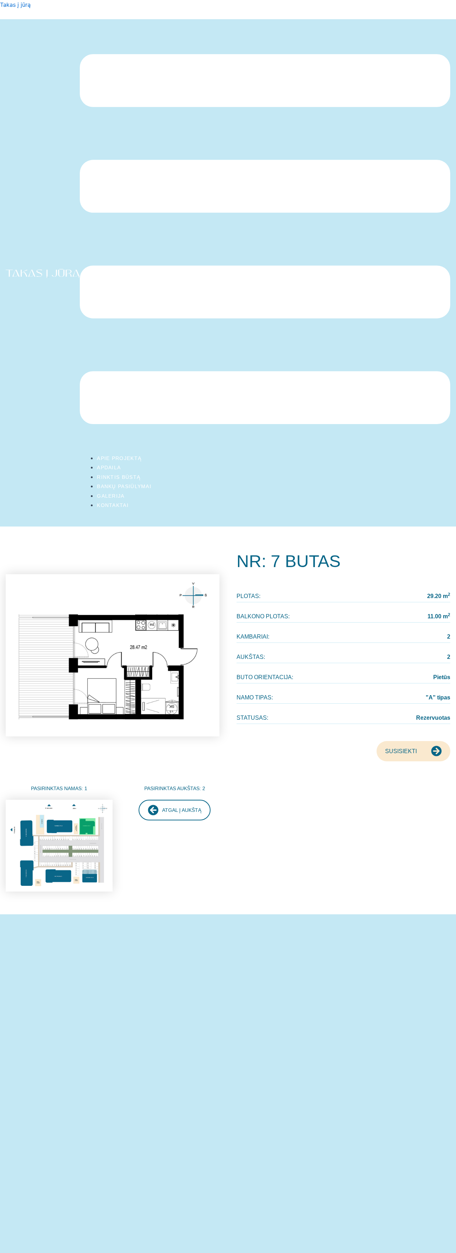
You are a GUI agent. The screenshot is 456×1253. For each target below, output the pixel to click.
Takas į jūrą (15, 4)
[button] (265, 240)
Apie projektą (119, 458)
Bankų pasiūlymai (124, 486)
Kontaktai (113, 505)
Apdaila (109, 467)
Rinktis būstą (118, 477)
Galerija (110, 496)
